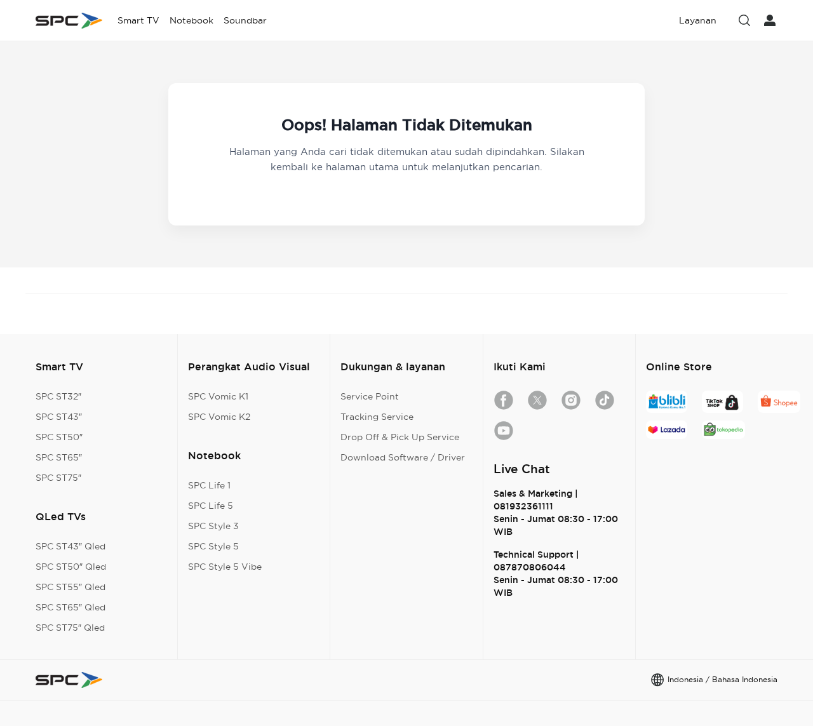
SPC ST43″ (59, 416)
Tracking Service (376, 416)
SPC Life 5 (210, 505)
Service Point (369, 396)
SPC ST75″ (58, 477)
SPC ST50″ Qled (71, 566)
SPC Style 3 (213, 526)
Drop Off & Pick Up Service (399, 437)
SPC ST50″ (59, 437)
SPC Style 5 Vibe (225, 566)
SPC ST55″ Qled (70, 587)
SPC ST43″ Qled (70, 546)
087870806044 (530, 567)
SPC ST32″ (58, 396)
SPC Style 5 (213, 546)
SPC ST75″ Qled (70, 627)
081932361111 (523, 506)
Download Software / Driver (402, 457)
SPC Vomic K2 (219, 416)
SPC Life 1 (209, 485)
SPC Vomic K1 (218, 396)
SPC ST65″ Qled (70, 607)
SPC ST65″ (59, 457)
